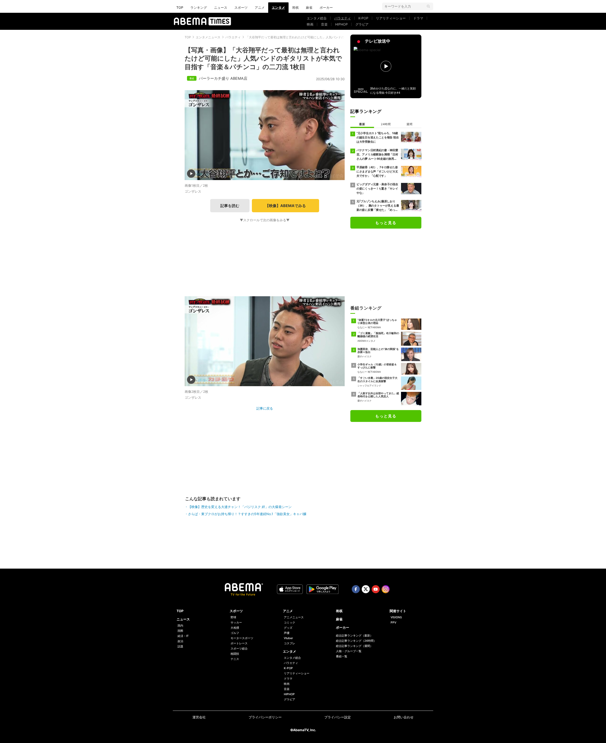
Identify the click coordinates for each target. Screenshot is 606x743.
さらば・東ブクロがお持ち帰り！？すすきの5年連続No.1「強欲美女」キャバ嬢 (247, 514)
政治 (180, 641)
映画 (310, 24)
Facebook (356, 589)
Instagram (386, 589)
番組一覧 (341, 656)
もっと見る (386, 222)
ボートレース (239, 643)
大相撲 (235, 627)
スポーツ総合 (239, 648)
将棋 (295, 7)
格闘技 (235, 653)
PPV (393, 622)
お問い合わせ (404, 717)
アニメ (260, 7)
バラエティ (342, 18)
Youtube (376, 589)
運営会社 (199, 717)
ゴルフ (235, 633)
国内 (180, 625)
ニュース (220, 7)
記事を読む (229, 205)
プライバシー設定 (337, 717)
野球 (233, 617)
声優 (287, 633)
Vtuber (288, 638)
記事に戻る (264, 408)
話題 (180, 646)
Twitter (366, 589)
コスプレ (289, 643)
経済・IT (183, 636)
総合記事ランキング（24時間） (356, 640)
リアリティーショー (391, 18)
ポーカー (326, 7)
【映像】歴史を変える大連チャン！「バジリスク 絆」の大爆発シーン (240, 507)
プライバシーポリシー (265, 717)
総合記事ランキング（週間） (354, 646)
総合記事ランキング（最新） (354, 635)
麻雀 (309, 7)
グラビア (362, 24)
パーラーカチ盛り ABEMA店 (223, 78)
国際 (180, 630)
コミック (289, 622)
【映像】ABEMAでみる (285, 205)
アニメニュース (294, 617)
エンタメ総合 (317, 18)
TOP (179, 7)
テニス (235, 659)
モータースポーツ (242, 638)
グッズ (288, 627)
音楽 (324, 24)
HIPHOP (341, 24)
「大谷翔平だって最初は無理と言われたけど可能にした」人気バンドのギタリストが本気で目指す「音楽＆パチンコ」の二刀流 (333, 37)
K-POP (363, 18)
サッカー (236, 622)
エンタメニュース (208, 37)
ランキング (198, 7)
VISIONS (396, 617)
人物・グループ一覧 (348, 651)
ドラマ (418, 18)
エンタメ (278, 7)
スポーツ (241, 7)
